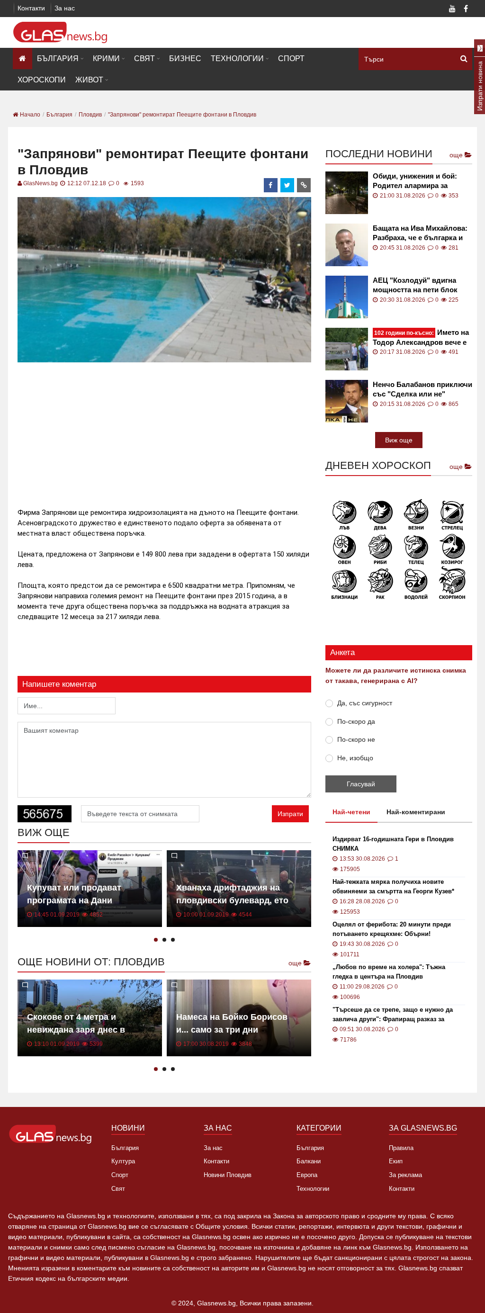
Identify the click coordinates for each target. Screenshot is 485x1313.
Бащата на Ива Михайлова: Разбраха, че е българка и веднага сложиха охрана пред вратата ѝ (420, 233)
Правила (401, 1147)
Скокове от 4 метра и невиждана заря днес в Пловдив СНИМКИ (76, 1029)
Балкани (308, 1161)
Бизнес (185, 58)
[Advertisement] (190, 431)
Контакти (31, 8)
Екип (396, 1161)
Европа (306, 1174)
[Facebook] (465, 9)
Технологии (237, 58)
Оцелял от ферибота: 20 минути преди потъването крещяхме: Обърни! (391, 929)
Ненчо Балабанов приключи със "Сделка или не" (422, 389)
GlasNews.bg (40, 183)
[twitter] (287, 185)
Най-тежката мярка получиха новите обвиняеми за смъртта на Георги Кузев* (393, 886)
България (58, 58)
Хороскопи (42, 80)
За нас (64, 8)
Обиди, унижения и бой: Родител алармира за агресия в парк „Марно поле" (415, 181)
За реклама (405, 1174)
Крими (106, 58)
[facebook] (271, 185)
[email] (304, 185)
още (296, 963)
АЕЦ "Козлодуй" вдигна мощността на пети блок (415, 285)
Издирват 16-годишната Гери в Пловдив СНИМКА (393, 844)
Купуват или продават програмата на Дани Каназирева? (74, 900)
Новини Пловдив (227, 1174)
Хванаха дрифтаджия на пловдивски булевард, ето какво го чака (232, 900)
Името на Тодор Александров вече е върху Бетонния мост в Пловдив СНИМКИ (421, 337)
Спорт (291, 58)
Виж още (399, 440)
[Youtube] (452, 9)
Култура (123, 1161)
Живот (89, 80)
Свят (144, 58)
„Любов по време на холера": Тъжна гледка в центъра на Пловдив (388, 971)
